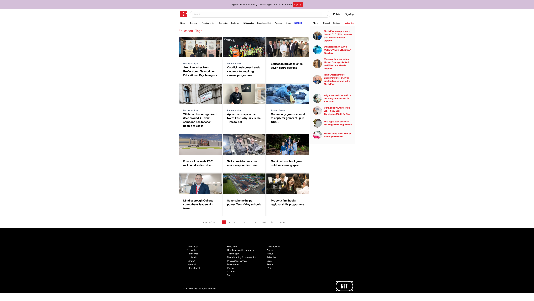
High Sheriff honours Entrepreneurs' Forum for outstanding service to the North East (337, 79)
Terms (270, 264)
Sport (230, 275)
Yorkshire (192, 250)
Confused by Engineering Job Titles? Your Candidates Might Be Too (337, 110)
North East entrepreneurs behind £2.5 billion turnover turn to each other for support (338, 36)
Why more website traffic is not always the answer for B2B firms (337, 98)
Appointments (207, 23)
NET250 (298, 23)
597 (271, 222)
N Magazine (248, 23)
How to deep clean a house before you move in (337, 135)
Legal (269, 260)
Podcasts (278, 23)
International (193, 267)
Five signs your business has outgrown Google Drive (338, 123)
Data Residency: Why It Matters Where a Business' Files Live (337, 49)
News (182, 23)
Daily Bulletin (273, 246)
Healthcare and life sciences (240, 250)
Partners (336, 23)
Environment (233, 264)
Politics (230, 267)
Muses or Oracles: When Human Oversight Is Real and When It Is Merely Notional (336, 64)
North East (192, 246)
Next (281, 222)
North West (192, 253)
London (191, 260)
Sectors (193, 23)
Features (234, 23)
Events (288, 23)
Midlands (191, 257)
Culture (230, 271)
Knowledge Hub (264, 23)
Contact (326, 23)
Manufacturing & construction (241, 257)
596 (264, 222)
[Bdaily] (184, 14)
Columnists (223, 23)
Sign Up (297, 4)
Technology (233, 253)
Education (232, 246)
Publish (337, 14)
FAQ (269, 267)
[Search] (326, 14)
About (315, 23)
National (191, 264)
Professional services (237, 260)
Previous (209, 222)
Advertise (349, 23)
